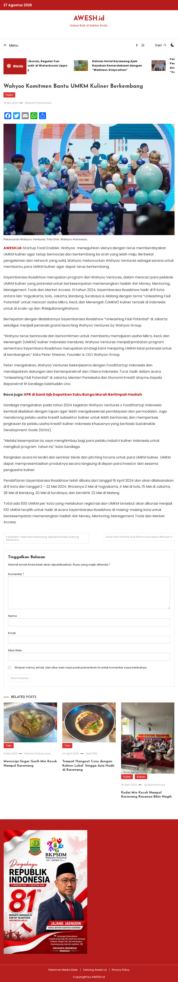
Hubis (9, 95)
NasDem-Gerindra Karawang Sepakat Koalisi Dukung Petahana (42, 538)
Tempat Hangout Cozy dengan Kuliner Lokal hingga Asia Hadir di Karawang (88, 766)
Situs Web (15, 650)
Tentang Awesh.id (95, 969)
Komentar (16, 574)
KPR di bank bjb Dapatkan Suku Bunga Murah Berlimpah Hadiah (83, 394)
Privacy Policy (121, 969)
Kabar (141, 777)
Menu (13, 45)
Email (12, 633)
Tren (9, 745)
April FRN (91, 753)
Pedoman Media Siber (62, 969)
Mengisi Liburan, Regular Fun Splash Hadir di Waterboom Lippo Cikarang (34, 65)
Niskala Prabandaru (38, 103)
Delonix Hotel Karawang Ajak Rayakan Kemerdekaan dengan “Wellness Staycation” (111, 65)
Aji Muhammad (154, 785)
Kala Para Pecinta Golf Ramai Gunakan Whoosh (138, 537)
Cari (158, 45)
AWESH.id (89, 18)
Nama (12, 616)
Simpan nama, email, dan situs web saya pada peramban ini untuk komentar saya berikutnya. (81, 667)
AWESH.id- (13, 248)
